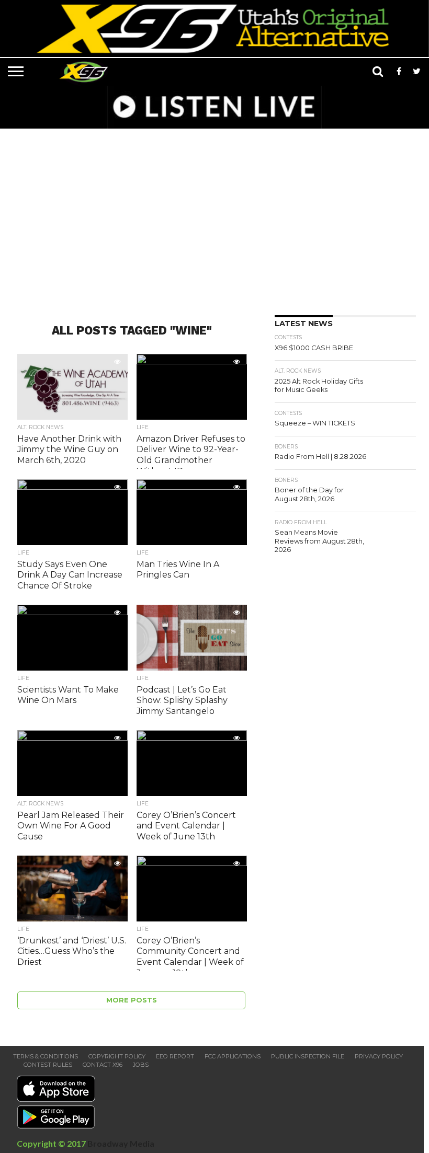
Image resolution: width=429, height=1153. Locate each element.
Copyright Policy (116, 1056)
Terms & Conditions (45, 1056)
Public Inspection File (307, 1056)
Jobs (141, 1064)
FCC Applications (233, 1056)
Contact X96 (102, 1064)
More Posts (131, 1000)
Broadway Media (120, 1143)
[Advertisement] (217, 218)
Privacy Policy (379, 1056)
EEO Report (175, 1056)
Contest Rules (48, 1064)
